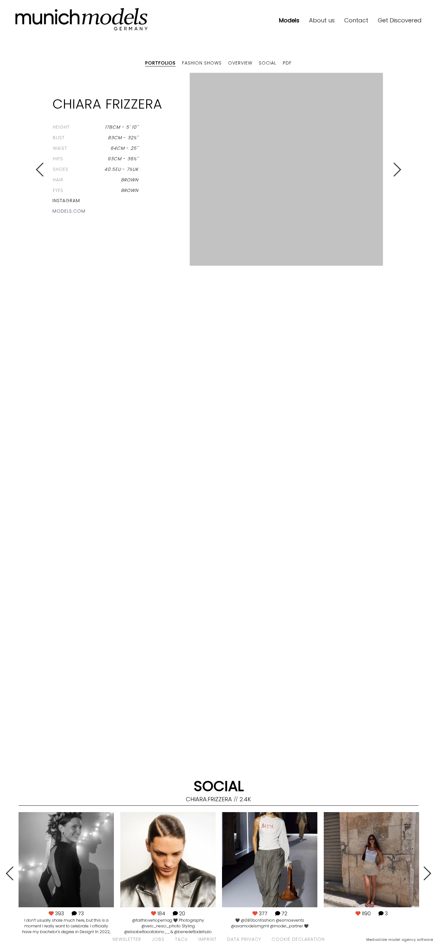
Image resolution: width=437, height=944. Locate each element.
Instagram (66, 200)
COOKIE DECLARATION (298, 939)
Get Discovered (400, 20)
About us (322, 20)
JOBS (158, 939)
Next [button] (397, 170)
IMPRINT (207, 939)
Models (289, 20)
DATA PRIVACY (244, 939)
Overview (240, 63)
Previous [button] (40, 170)
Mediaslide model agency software (399, 939)
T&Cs (181, 939)
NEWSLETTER (127, 939)
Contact (356, 20)
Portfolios (160, 63)
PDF (287, 63)
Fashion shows (202, 63)
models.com (68, 211)
